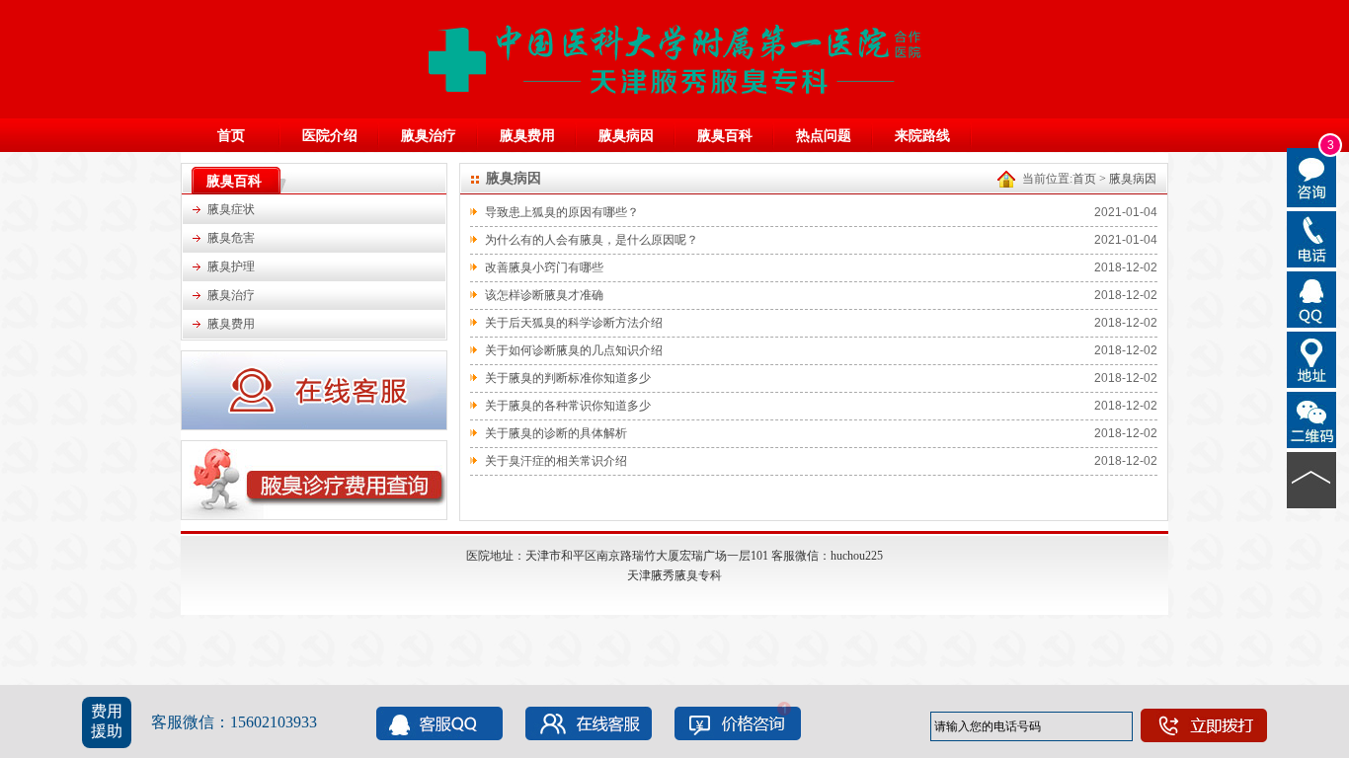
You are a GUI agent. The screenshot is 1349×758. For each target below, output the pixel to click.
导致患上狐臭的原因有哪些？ (562, 212)
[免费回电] (1312, 237)
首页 (231, 135)
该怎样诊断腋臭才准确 (544, 295)
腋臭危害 (231, 238)
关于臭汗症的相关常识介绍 (556, 461)
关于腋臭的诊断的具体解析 (556, 433)
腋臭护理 (231, 266)
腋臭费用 (527, 135)
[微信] (1312, 418)
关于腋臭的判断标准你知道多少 (568, 378)
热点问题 (823, 135)
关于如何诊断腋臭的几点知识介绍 (574, 350)
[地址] (1312, 358)
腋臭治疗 (428, 135)
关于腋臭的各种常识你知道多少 (568, 406)
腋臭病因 (626, 135)
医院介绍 (329, 135)
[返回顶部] (1312, 478)
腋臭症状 (231, 209)
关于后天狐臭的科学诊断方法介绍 (574, 323)
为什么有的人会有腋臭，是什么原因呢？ (591, 240)
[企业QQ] (1312, 298)
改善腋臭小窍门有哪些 (544, 267)
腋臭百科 (725, 135)
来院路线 (922, 135)
